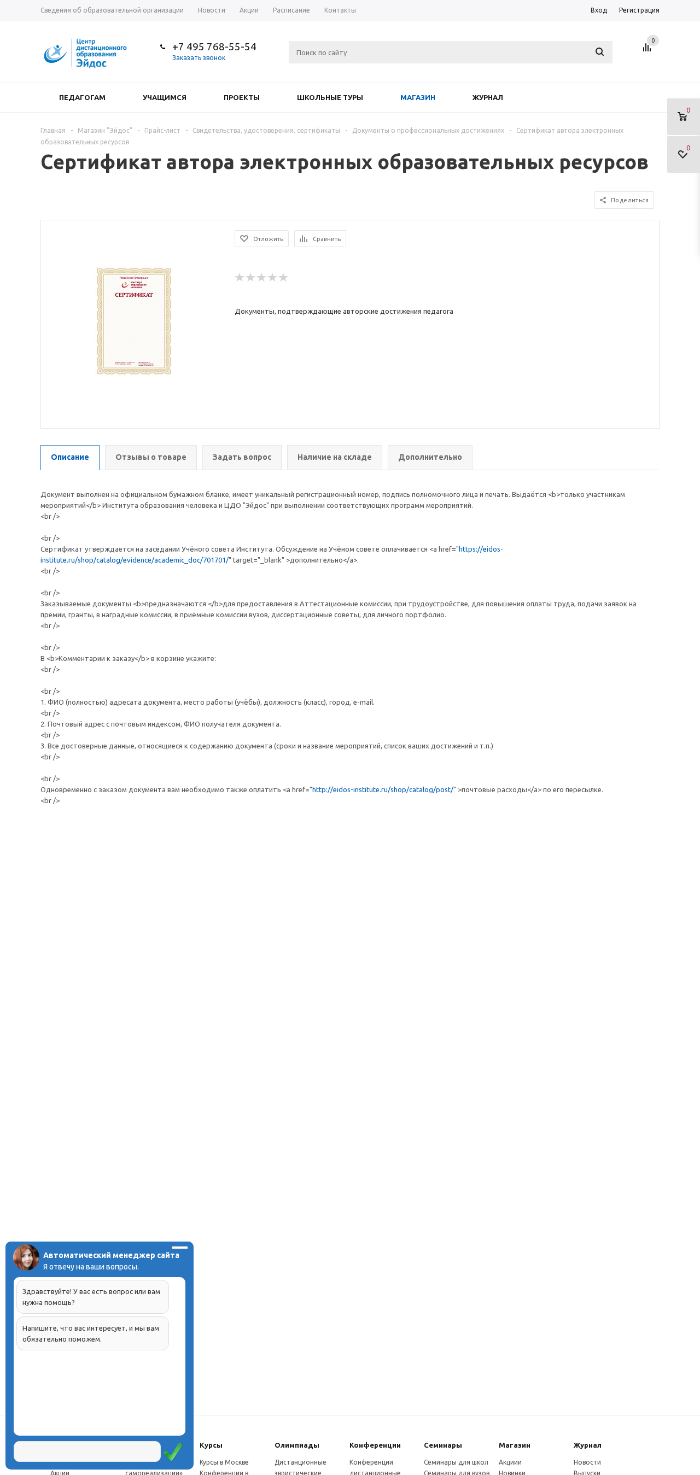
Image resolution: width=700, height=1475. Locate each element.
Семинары (443, 1445)
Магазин (417, 97)
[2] (251, 277)
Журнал (487, 97)
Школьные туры (330, 97)
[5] (283, 277)
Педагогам (82, 97)
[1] (240, 277)
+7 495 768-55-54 (214, 46)
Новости (587, 1462)
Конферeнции (375, 1445)
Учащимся (164, 97)
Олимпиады (297, 1445)
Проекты (242, 97)
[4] (272, 277)
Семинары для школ (456, 1462)
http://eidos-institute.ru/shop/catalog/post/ (382, 789)
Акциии (510, 1462)
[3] (261, 277)
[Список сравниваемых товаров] (648, 51)
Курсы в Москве (224, 1462)
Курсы (211, 1445)
